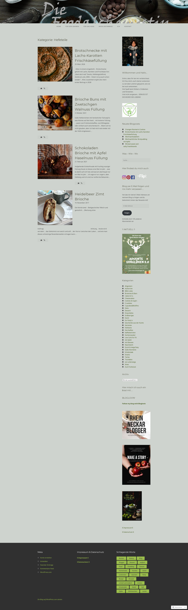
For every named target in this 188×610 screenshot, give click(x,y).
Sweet (134, 587)
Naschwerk (129, 345)
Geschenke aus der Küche (134, 323)
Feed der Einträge (46, 565)
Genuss (141, 566)
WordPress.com (46, 572)
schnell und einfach (125, 583)
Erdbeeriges (129, 315)
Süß (142, 587)
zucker (144, 591)
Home (58, 26)
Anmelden (44, 561)
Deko (127, 308)
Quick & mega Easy (132, 347)
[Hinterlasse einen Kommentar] (41, 88)
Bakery (131, 558)
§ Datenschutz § (128, 532)
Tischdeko (128, 359)
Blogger (121, 562)
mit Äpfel (128, 340)
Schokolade (129, 352)
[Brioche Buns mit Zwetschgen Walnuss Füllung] (44, 137)
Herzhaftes (129, 330)
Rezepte (131, 579)
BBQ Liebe (129, 291)
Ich (118, 26)
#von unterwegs (106, 26)
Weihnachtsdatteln (132, 137)
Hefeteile (128, 328)
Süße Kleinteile (130, 350)
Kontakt (128, 26)
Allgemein (128, 286)
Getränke (128, 325)
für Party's (129, 320)
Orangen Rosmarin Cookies (135, 129)
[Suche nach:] (136, 160)
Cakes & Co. (129, 296)
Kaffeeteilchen (130, 333)
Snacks (127, 355)
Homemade (123, 571)
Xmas (127, 364)
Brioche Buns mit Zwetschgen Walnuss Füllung (90, 104)
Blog (140, 558)
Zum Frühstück (130, 367)
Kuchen (134, 571)
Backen (121, 558)
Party (144, 575)
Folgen (126, 213)
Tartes (127, 357)
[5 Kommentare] (41, 240)
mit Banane (129, 342)
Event (127, 318)
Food (120, 566)
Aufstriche (128, 288)
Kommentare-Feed (47, 569)
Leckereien (122, 575)
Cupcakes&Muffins (132, 306)
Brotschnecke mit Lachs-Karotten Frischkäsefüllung (91, 55)
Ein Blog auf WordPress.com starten (50, 599)
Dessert (128, 311)
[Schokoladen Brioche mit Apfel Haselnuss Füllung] (81, 183)
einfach (142, 562)
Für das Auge (89, 26)
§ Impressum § (127, 528)
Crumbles (128, 303)
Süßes (121, 591)
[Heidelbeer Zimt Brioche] (44, 240)
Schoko (139, 583)
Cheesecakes (129, 298)
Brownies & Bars (131, 293)
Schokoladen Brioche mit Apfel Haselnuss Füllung (91, 153)
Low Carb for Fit (131, 337)
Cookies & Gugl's (131, 301)
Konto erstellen (46, 558)
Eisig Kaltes (129, 313)
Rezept (121, 579)
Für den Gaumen (72, 26)
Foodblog (131, 566)
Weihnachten (132, 591)
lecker (144, 571)
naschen (134, 575)
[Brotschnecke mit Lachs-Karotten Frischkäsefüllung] (44, 88)
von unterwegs (130, 362)
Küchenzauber (130, 335)
